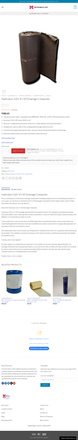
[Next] (76, 288)
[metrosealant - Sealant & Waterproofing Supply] (39, 7)
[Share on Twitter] (10, 178)
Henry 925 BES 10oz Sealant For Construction (62, 301)
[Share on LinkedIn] (20, 178)
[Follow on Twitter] (8, 383)
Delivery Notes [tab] (16, 189)
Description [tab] (5, 189)
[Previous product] (6, 105)
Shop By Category (25, 95)
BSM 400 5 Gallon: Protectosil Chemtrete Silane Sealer (13, 301)
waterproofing (28, 174)
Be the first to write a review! (39, 348)
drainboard (12, 174)
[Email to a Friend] (13, 178)
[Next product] (3, 105)
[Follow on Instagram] (5, 383)
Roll (23, 174)
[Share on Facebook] (6, 178)
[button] (2, 7)
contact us (14, 256)
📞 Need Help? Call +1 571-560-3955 (39, 13)
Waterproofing (38, 95)
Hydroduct (18, 174)
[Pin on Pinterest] (16, 178)
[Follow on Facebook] (3, 383)
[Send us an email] (11, 383)
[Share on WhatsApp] (3, 178)
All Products (12, 95)
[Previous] (1, 288)
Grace (48, 95)
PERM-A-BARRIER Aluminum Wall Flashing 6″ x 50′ (37, 301)
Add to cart (18, 151)
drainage (6, 174)
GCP (9, 171)
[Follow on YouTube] (14, 383)
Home (3, 95)
